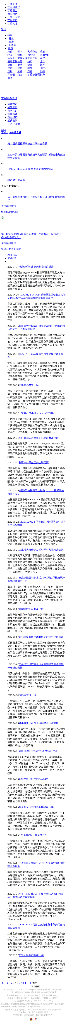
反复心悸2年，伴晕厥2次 (32, 835)
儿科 (42, 61)
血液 (9, 78)
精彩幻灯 (12, 117)
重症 (42, 71)
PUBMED (45, 55)
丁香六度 (32, 58)
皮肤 (19, 71)
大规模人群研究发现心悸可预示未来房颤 (41, 549)
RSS (3, 129)
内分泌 (31, 55)
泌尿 (9, 64)
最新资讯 (12, 107)
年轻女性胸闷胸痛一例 (31, 955)
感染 (42, 51)
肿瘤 (11, 41)
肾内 (19, 51)
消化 (19, 55)
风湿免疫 (32, 51)
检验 (19, 61)
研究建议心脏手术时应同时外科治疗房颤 (41, 637)
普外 (42, 64)
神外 (29, 68)
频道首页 (12, 104)
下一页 (28, 983)
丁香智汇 (12, 20)
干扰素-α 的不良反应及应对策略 (36, 413)
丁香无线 (12, 4)
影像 (29, 64)
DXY (25, 990)
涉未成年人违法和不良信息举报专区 (33, 1012)
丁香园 (5, 98)
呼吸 (9, 55)
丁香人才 (12, 23)
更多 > (4, 132)
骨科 (11, 38)
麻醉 (19, 64)
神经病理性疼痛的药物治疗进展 (36, 266)
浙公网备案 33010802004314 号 (43, 992)
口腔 (29, 71)
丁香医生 (12, 10)
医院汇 (43, 68)
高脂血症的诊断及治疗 (31, 609)
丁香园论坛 (13, 7)
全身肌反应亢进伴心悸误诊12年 (36, 807)
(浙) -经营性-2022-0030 (20, 992)
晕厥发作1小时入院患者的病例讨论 (38, 751)
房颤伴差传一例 (27, 695)
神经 (9, 35)
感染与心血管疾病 (29, 385)
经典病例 (12, 120)
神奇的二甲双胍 (16, 180)
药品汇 (11, 58)
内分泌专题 (15, 132)
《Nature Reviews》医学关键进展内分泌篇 (30, 169)
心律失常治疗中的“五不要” (33, 779)
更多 (10, 48)
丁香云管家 (13, 17)
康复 (19, 74)
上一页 (5, 983)
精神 (9, 71)
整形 (9, 68)
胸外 (9, 51)
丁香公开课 (33, 74)
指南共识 (12, 110)
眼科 (19, 68)
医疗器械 (12, 61)
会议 (42, 58)
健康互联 (22, 58)
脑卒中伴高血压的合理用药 (34, 462)
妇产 (29, 61)
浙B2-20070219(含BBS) (52, 990)
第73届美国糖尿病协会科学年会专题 (27, 143)
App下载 (12, 254)
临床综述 (12, 114)
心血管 (12, 45)
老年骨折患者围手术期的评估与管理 (39, 723)
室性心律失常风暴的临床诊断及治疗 (39, 437)
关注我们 (12, 258)
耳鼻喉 (11, 74)
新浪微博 (12, 14)
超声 (42, 74)
